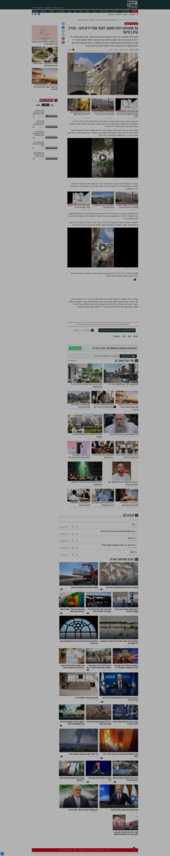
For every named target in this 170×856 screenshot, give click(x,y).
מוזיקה (94, 11)
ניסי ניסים (131, 562)
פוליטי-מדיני (114, 11)
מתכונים (51, 11)
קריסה (135, 355)
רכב (75, 11)
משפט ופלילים (104, 11)
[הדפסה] (63, 53)
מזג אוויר (110, 14)
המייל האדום (40, 8)
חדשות (134, 11)
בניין (124, 355)
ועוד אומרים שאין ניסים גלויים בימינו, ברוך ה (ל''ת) (117, 555)
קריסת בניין (117, 355)
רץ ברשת (43, 11)
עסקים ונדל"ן (60, 11)
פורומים (35, 11)
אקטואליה (132, 14)
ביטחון (126, 14)
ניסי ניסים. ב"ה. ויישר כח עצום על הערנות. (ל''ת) (118, 569)
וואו (133, 548)
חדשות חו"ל (118, 14)
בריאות (87, 11)
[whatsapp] (63, 49)
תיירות (69, 11)
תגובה (132, 576)
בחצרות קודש (125, 11)
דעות (80, 11)
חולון (129, 355)
